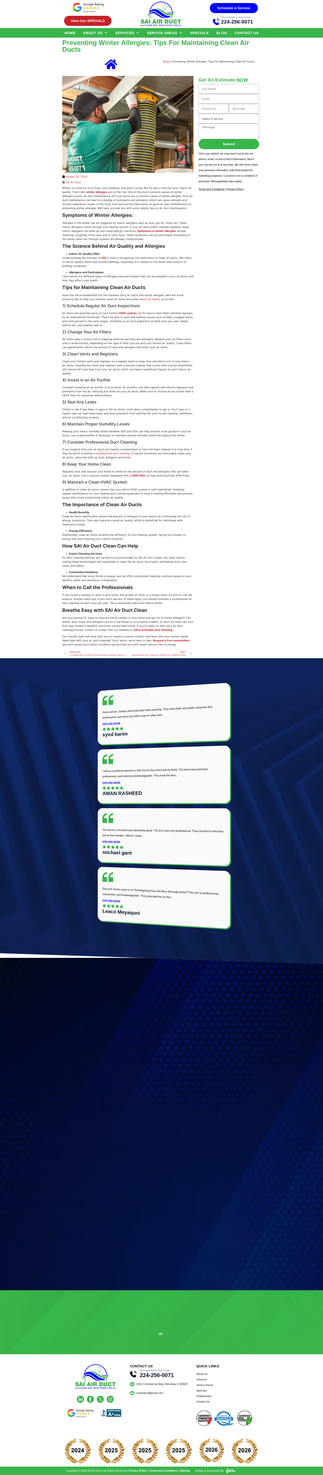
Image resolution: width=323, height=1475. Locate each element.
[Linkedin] (80, 1399)
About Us (92, 33)
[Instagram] (110, 1399)
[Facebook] (90, 1399)
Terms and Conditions (212, 189)
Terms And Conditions (163, 1470)
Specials (199, 33)
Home (70, 33)
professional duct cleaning (113, 453)
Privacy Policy (235, 189)
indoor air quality (149, 299)
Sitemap (185, 1470)
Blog (221, 33)
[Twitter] (100, 1399)
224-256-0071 (237, 22)
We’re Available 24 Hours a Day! (236, 17)
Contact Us (247, 33)
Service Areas (162, 33)
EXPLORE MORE (111, 723)
